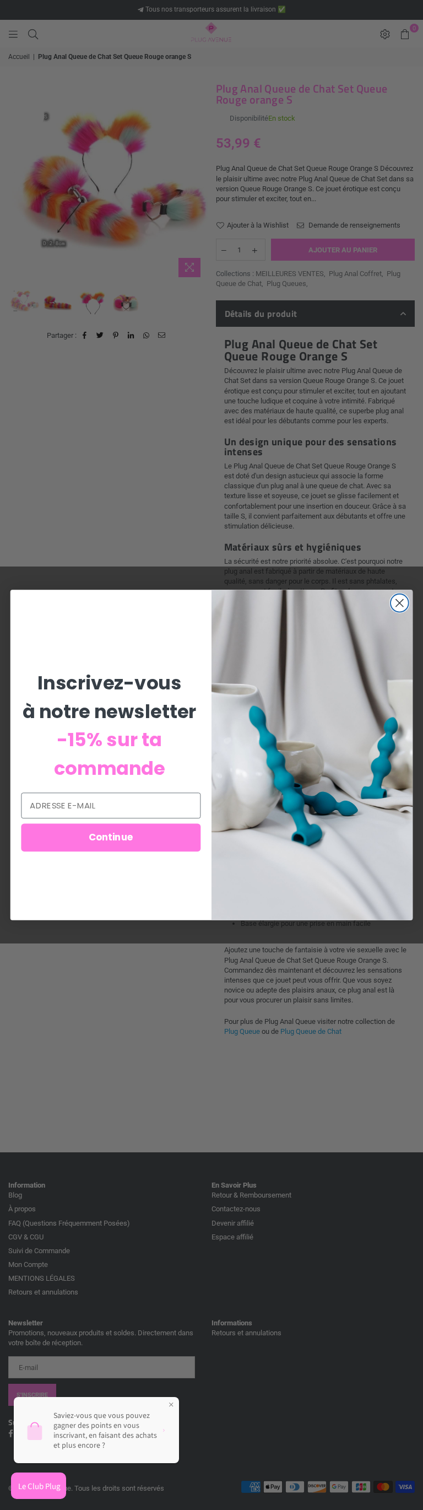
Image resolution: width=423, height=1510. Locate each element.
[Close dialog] (400, 603)
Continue (111, 837)
